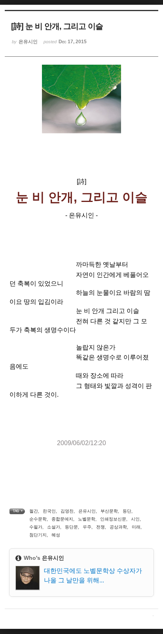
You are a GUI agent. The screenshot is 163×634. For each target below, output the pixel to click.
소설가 (53, 526)
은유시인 (87, 511)
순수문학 (38, 519)
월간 (33, 511)
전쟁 (100, 526)
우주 (87, 526)
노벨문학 (86, 519)
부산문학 (109, 511)
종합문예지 (62, 519)
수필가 (35, 526)
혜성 (55, 534)
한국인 (49, 511)
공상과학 (118, 526)
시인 (135, 519)
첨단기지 (38, 534)
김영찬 (67, 511)
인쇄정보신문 (113, 519)
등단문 (71, 526)
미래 (136, 526)
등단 (127, 511)
